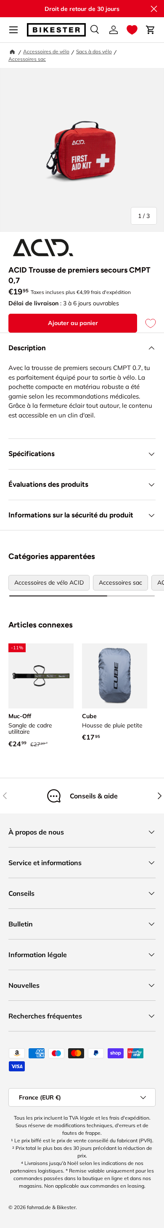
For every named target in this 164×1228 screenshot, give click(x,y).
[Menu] (13, 30)
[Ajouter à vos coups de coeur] (146, 323)
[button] (132, 30)
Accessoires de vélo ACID (49, 582)
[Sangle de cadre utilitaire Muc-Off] (41, 675)
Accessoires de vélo (46, 51)
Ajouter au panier (73, 323)
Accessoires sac (27, 59)
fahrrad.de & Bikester (51, 1207)
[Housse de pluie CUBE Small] (114, 675)
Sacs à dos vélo (94, 51)
